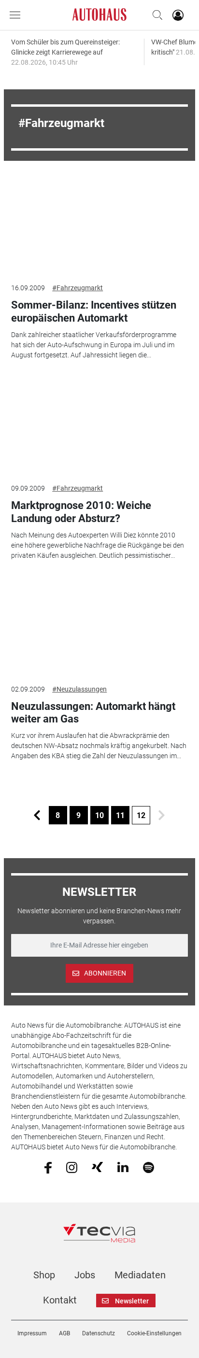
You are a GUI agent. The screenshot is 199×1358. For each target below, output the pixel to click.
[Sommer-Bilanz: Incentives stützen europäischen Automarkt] (99, 225)
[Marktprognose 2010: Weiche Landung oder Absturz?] (99, 425)
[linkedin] (122, 1167)
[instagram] (71, 1167)
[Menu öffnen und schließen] (17, 15)
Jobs (84, 1275)
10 (99, 815)
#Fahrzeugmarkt (77, 288)
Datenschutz (98, 1333)
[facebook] (48, 1167)
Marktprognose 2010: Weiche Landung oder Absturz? (81, 511)
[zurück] (37, 815)
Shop (44, 1275)
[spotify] (148, 1167)
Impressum (32, 1333)
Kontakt (60, 1300)
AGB (64, 1333)
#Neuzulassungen (79, 689)
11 (120, 815)
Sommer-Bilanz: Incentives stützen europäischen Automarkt (93, 311)
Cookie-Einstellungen (154, 1333)
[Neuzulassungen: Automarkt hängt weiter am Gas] (99, 626)
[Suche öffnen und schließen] (155, 15)
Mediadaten (140, 1275)
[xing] (97, 1167)
